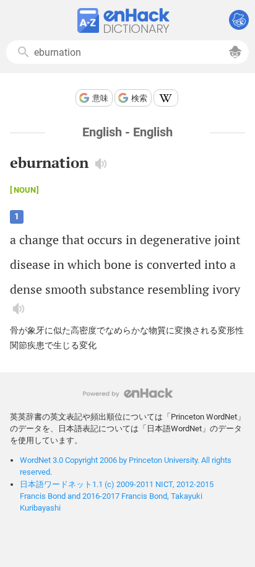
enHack (128, 393)
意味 (100, 98)
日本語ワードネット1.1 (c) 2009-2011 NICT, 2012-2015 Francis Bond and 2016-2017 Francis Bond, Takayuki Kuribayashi (117, 496)
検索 (139, 98)
